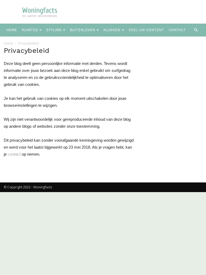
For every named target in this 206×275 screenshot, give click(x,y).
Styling (53, 30)
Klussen (111, 30)
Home (11, 30)
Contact (177, 30)
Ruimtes (30, 30)
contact (14, 154)
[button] (195, 30)
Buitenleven (82, 30)
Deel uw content (146, 30)
